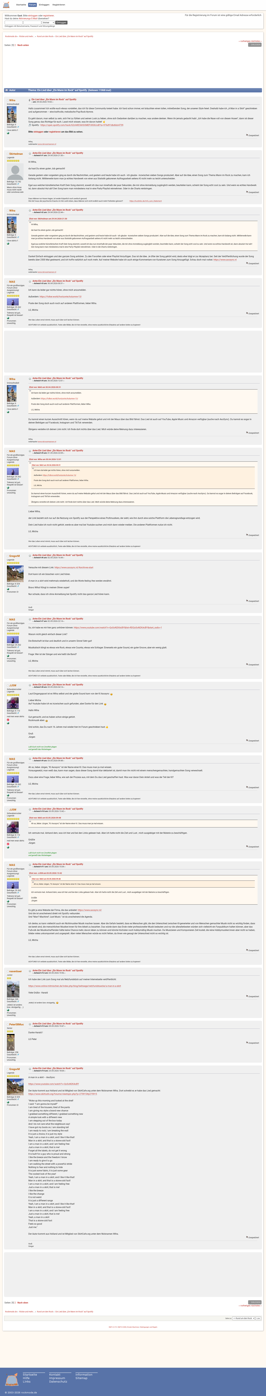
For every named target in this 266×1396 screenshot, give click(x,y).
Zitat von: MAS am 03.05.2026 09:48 (45, 818)
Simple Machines (133, 1327)
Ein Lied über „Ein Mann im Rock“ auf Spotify (54, 99)
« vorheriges (244, 41)
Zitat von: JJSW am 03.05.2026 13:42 (45, 873)
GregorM (14, 556)
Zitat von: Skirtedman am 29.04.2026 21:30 (48, 219)
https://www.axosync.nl (225, 259)
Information (84, 1374)
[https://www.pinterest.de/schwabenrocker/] (8, 723)
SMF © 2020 (122, 1327)
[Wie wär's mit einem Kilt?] (8, 589)
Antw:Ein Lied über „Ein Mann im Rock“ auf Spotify (58, 153)
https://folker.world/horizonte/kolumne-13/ (61, 296)
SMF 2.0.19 (113, 1327)
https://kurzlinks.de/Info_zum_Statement (146, 201)
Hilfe (26, 1378)
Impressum (57, 1378)
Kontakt (54, 1374)
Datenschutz (58, 1381)
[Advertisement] (133, 68)
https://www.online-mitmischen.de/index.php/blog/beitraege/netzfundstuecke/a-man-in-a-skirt (74, 986)
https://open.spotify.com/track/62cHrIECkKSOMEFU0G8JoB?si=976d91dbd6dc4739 (81, 125)
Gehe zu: (228, 1318)
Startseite (30, 1374)
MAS (12, 281)
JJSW (12, 685)
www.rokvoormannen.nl (47, 144)
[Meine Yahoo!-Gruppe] (8, 1010)
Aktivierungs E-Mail (28, 18)
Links (26, 1381)
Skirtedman (16, 153)
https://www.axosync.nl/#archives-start (74, 567)
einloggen (33, 15)
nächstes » (256, 41)
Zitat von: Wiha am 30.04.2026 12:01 (45, 459)
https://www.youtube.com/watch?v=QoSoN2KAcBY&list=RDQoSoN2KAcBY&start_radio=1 (118, 627)
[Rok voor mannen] (8, 133)
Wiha (12, 100)
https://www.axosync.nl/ (90, 910)
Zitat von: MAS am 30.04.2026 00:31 (45, 387)
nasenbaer (15, 971)
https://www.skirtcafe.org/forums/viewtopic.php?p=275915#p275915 (62, 1094)
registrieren (48, 15)
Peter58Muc (16, 1024)
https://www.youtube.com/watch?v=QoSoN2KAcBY (53, 1084)
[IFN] (8, 318)
